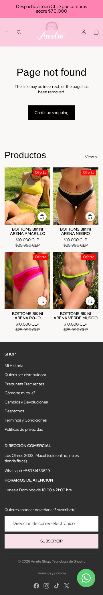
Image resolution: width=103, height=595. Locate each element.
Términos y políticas (51, 573)
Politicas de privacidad (24, 429)
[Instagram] (46, 585)
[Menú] (6, 32)
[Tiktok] (56, 585)
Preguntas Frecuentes (24, 384)
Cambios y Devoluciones (26, 402)
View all (91, 156)
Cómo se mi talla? (20, 392)
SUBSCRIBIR (51, 541)
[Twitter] (66, 585)
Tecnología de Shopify (68, 561)
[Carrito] (96, 32)
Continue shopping (51, 112)
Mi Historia (14, 365)
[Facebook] (36, 585)
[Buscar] (19, 32)
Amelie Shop (40, 561)
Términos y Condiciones (26, 420)
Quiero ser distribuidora (25, 374)
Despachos (14, 411)
